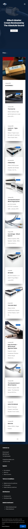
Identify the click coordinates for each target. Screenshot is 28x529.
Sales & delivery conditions (10, 487)
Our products (7, 470)
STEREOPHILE (11, 163)
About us (6, 472)
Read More (14, 30)
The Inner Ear (11, 109)
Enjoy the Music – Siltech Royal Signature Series (12, 346)
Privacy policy (7, 485)
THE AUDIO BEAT (12, 305)
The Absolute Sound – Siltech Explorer (14, 384)
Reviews (20, 60)
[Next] (24, 439)
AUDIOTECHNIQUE (13, 404)
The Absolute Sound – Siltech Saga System (14, 200)
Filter (4, 53)
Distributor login (8, 498)
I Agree (23, 526)
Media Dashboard (10, 509)
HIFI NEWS (10, 273)
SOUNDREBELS (9, 85)
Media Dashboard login (11, 507)
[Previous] (3, 439)
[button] (24, 4)
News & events (7, 474)
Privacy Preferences (5, 526)
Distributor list (7, 496)
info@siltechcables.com (8, 459)
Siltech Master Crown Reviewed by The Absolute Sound (14, 23)
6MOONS (10, 423)
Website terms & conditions (10, 483)
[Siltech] (5, 4)
